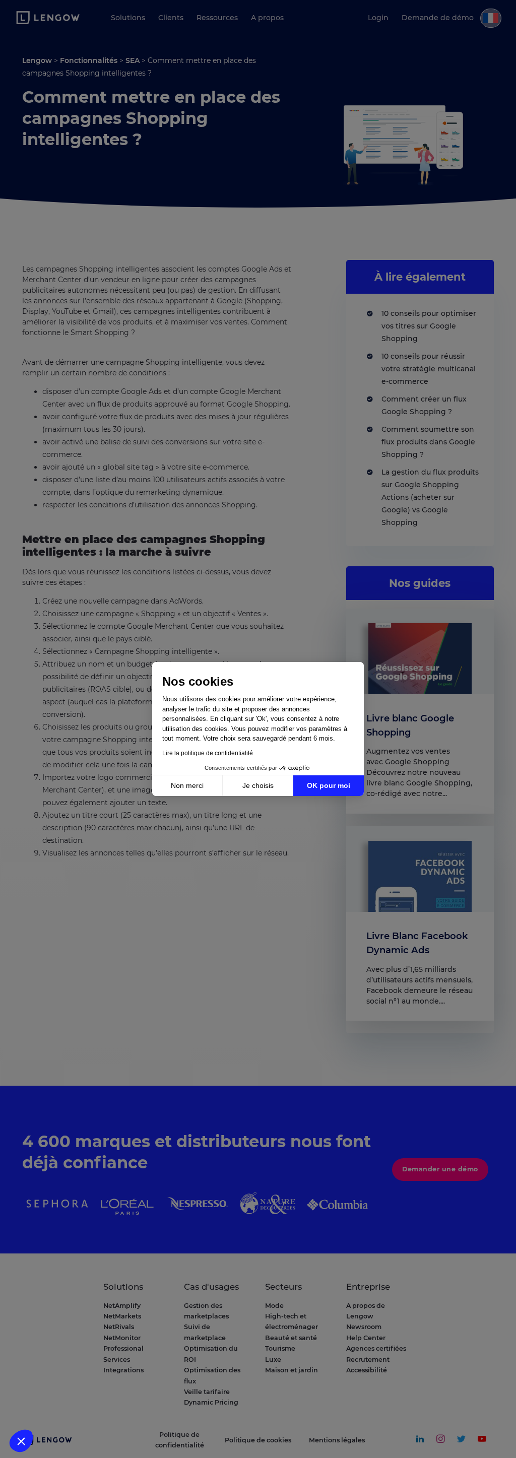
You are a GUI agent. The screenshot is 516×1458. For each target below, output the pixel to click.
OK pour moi (328, 785)
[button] (21, 1441)
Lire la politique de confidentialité (207, 753)
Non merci (187, 785)
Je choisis (258, 785)
